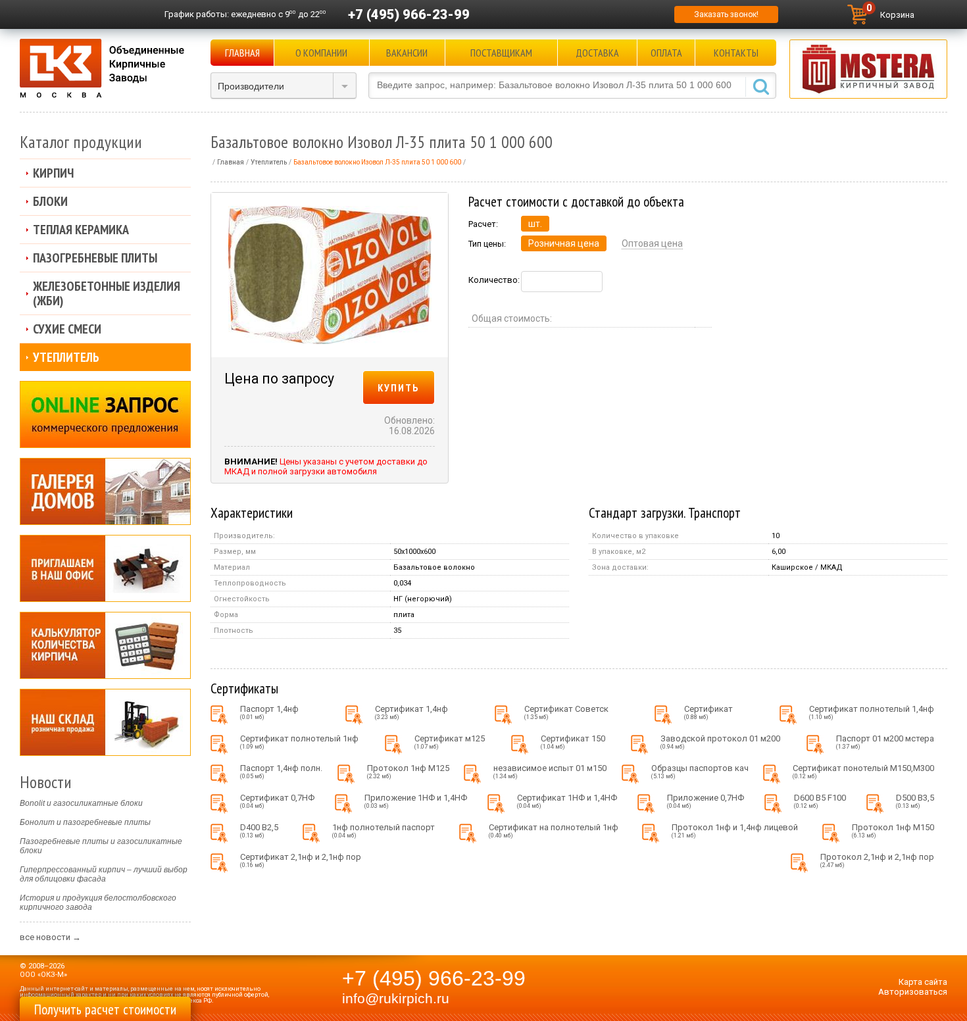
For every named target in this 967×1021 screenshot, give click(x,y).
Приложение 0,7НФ (705, 801)
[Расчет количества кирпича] (105, 645)
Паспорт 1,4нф (269, 712)
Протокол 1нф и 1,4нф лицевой (735, 830)
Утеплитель (66, 357)
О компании (321, 52)
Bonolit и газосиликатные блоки (81, 803)
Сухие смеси (67, 328)
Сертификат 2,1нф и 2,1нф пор (300, 860)
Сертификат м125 (449, 742)
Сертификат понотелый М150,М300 (863, 771)
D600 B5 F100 (820, 801)
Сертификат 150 (573, 742)
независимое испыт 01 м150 (550, 771)
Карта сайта (923, 982)
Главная (242, 52)
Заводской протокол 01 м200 (720, 742)
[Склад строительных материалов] (105, 722)
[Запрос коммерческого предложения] (105, 414)
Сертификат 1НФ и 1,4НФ (567, 801)
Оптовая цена (652, 243)
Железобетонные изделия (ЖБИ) (106, 293)
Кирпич (53, 173)
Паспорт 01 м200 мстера (885, 742)
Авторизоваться (912, 992)
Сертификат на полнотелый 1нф (553, 830)
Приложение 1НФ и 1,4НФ (415, 801)
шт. (535, 223)
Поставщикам (501, 52)
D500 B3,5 (915, 801)
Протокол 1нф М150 (893, 830)
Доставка (597, 52)
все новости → (50, 937)
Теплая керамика (81, 229)
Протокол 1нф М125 (408, 771)
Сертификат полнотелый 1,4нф (871, 712)
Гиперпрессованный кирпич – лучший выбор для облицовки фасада (103, 874)
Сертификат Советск (566, 712)
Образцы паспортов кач (700, 771)
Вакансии (407, 52)
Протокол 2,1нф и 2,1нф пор (877, 860)
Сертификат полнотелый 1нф (299, 742)
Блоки (50, 201)
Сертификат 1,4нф (411, 712)
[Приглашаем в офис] (105, 568)
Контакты (736, 52)
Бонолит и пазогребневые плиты (85, 822)
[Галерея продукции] (105, 491)
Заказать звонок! (726, 14)
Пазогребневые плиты (95, 257)
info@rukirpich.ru (395, 999)
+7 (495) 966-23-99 (409, 14)
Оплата (666, 52)
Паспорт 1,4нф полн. (281, 771)
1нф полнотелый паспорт (383, 830)
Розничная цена (563, 243)
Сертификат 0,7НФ (277, 801)
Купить (399, 387)
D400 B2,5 (259, 830)
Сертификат (708, 712)
